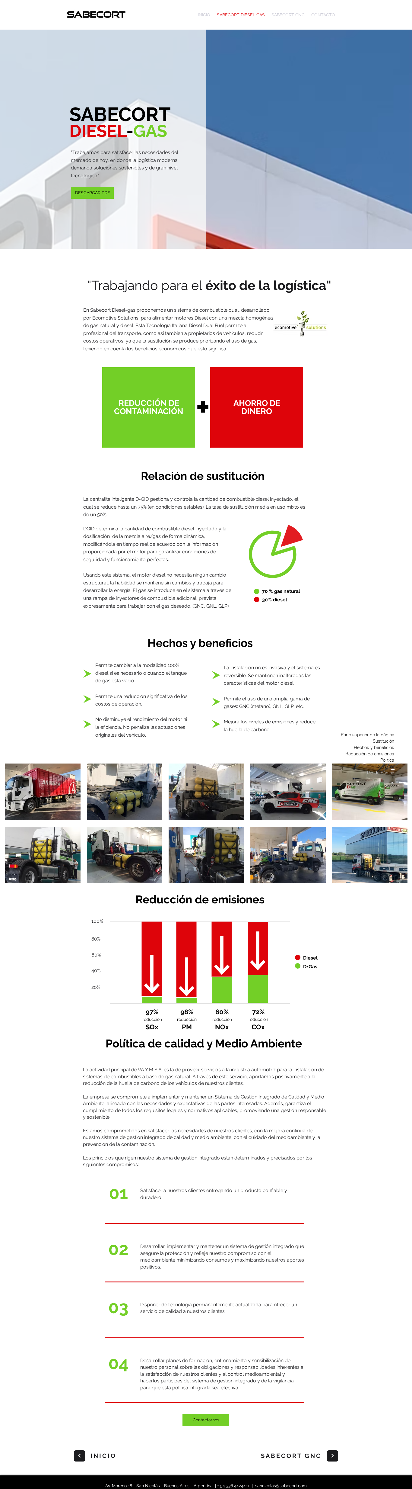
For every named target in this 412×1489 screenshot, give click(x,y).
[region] (148, 408)
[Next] (79, 1456)
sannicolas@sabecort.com (281, 1485)
